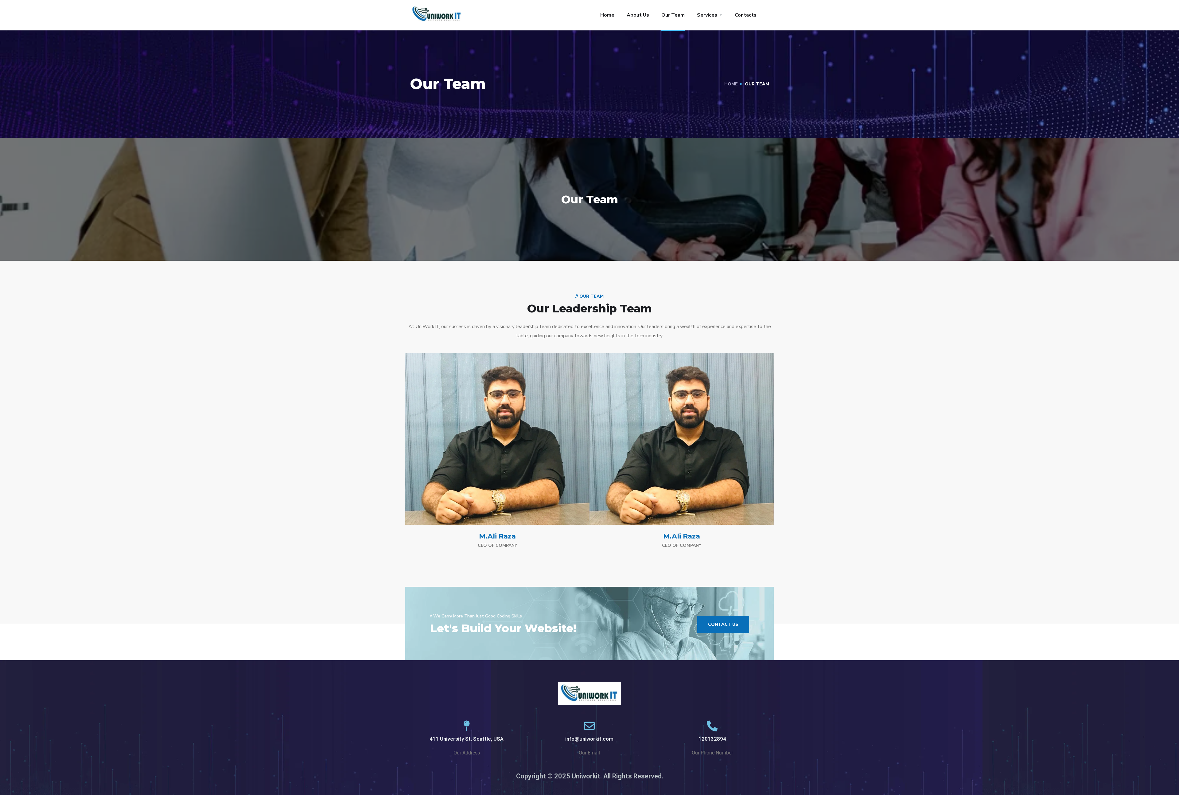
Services (707, 15)
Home (607, 15)
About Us (638, 15)
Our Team (673, 15)
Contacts (746, 15)
